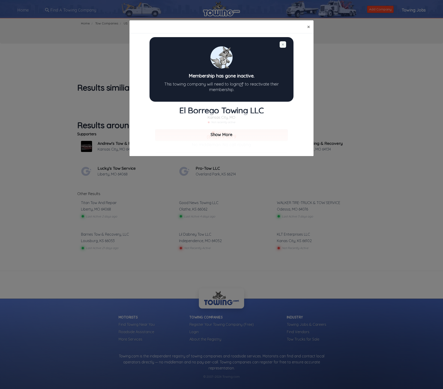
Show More (221, 134)
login (234, 84)
